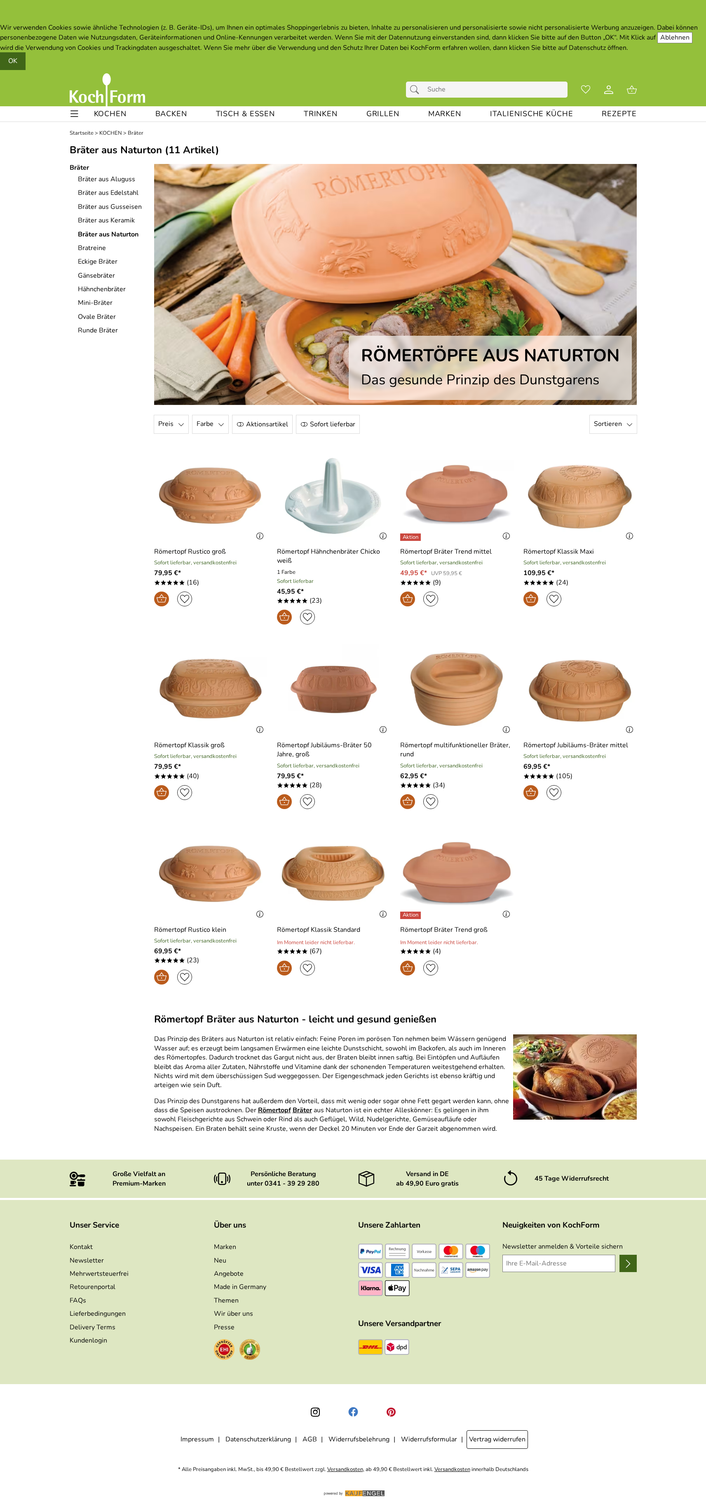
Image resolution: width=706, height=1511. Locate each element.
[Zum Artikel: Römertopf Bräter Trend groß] (457, 873)
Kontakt (81, 1246)
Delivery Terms (92, 1327)
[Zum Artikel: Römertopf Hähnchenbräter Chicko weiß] (333, 495)
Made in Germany (240, 1286)
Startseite (82, 133)
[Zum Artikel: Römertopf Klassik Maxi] (580, 495)
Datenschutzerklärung (258, 1439)
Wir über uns (233, 1313)
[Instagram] (315, 1412)
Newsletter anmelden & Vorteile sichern (562, 1246)
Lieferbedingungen (98, 1313)
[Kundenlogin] (609, 90)
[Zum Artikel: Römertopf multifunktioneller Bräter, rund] (457, 689)
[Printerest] (391, 1412)
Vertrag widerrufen (497, 1439)
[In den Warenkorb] (161, 599)
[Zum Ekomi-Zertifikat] (249, 1350)
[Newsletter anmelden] (627, 1263)
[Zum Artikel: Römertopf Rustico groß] (210, 495)
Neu (220, 1260)
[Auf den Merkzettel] (184, 599)
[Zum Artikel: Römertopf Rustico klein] (210, 873)
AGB (310, 1439)
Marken (225, 1246)
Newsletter (87, 1260)
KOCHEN (110, 133)
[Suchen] (416, 89)
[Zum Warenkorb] (632, 90)
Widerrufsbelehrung (358, 1439)
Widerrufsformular (429, 1439)
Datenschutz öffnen (597, 47)
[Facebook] (353, 1412)
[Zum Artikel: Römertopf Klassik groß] (210, 689)
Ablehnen (675, 37)
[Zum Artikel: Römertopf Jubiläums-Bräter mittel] (580, 689)
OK (12, 60)
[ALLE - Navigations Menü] (74, 114)
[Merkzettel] (586, 90)
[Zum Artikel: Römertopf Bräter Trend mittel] (457, 495)
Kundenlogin (88, 1340)
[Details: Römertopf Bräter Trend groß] (411, 915)
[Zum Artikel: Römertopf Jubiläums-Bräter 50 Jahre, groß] (333, 689)
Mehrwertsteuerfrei (99, 1273)
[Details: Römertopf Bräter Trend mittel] (411, 537)
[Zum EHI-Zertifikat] (224, 1350)
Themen (226, 1300)
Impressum (197, 1439)
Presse (224, 1327)
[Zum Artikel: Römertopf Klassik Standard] (333, 873)
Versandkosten (345, 1469)
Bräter (135, 133)
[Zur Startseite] (107, 89)
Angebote (229, 1273)
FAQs (78, 1300)
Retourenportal (92, 1286)
